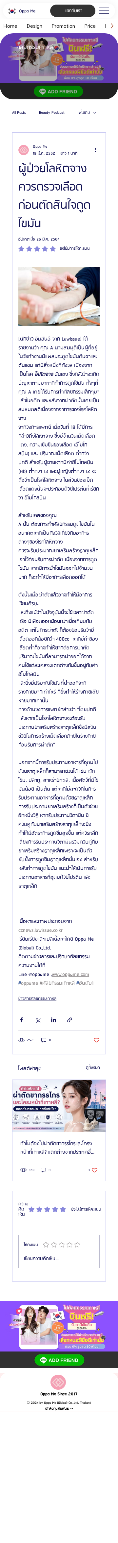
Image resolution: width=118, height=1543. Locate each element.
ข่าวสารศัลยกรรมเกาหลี (37, 998)
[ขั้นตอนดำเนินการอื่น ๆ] (96, 150)
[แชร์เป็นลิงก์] (70, 1020)
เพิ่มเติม (84, 112)
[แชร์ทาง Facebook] (21, 1020)
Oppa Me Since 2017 (59, 1394)
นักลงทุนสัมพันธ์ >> (59, 1409)
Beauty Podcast (52, 112)
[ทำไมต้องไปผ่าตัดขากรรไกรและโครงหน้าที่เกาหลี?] (59, 1106)
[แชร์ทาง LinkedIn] (53, 1020)
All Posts (19, 112)
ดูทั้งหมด (93, 1067)
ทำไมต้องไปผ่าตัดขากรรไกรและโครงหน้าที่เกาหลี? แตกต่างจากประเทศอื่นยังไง (57, 1148)
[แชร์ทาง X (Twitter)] (37, 1020)
